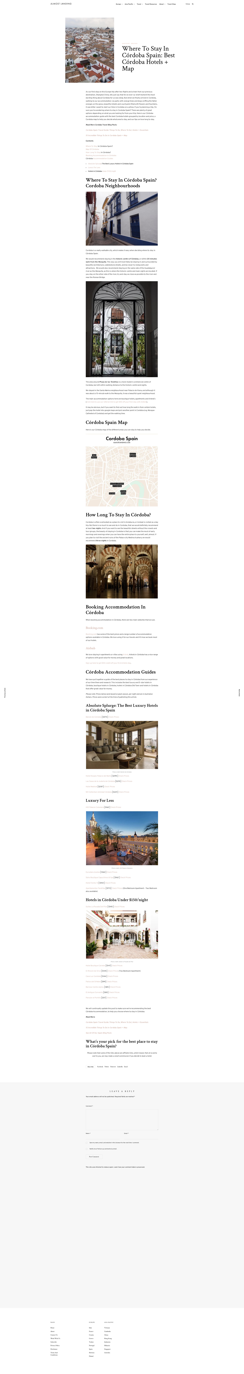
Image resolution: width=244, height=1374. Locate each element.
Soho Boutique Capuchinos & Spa (99, 878)
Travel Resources (151, 4)
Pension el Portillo (93, 998)
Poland (91, 1356)
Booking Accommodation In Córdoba (101, 156)
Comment (89, 1106)
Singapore (107, 1349)
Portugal (91, 1346)
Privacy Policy (55, 1346)
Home (52, 1328)
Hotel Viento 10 (92, 883)
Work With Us (55, 1339)
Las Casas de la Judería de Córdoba (100, 781)
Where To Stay (91, 146)
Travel (139, 4)
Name (88, 1134)
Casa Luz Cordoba (93, 976)
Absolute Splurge (94, 164)
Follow (188, 4)
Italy (90, 1328)
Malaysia (107, 1346)
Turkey (91, 1342)
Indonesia (107, 1342)
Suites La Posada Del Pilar (96, 907)
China (106, 1335)
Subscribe (54, 1342)
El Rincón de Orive (93, 971)
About (161, 4)
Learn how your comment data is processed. (129, 1167)
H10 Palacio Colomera (95, 807)
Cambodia (107, 1332)
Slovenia (91, 1353)
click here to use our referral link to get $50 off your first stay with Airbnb (116, 402)
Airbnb (90, 648)
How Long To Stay (93, 152)
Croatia (91, 1335)
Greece (91, 1339)
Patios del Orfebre (93, 982)
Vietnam (107, 1328)
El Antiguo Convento (94, 993)
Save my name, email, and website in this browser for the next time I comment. (114, 1143)
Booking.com (94, 628)
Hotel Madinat (91, 787)
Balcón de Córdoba (93, 717)
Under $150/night (109, 171)
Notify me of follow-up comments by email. (103, 1149)
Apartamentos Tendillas (95, 888)
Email (126, 1134)
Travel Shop (171, 4)
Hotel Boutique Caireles (95, 966)
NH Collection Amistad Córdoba (99, 792)
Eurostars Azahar (93, 872)
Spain (132, 43)
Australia (107, 1353)
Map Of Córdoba (92, 149)
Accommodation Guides (103, 159)
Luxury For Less (94, 168)
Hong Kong (108, 1339)
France (91, 1332)
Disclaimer (54, 1349)
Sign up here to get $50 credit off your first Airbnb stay (108, 663)
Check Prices (113, 717)
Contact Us (54, 1335)
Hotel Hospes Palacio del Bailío (98, 776)
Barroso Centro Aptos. (95, 987)
